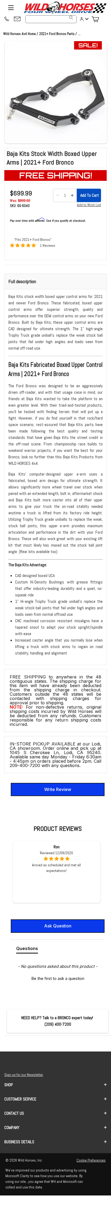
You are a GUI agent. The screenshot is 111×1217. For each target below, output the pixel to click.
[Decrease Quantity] (57, 195)
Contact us (14, 1113)
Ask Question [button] (57, 925)
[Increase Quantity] (72, 195)
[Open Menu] (11, 7)
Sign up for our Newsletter (23, 1074)
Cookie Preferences (91, 1160)
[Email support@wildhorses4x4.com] (17, 19)
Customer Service (20, 1099)
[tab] (27, 949)
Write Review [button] (57, 789)
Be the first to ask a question (57, 978)
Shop (8, 1085)
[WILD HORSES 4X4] (65, 7)
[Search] (71, 17)
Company (11, 1127)
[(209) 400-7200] (6, 19)
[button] (56, 92)
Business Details (19, 1142)
